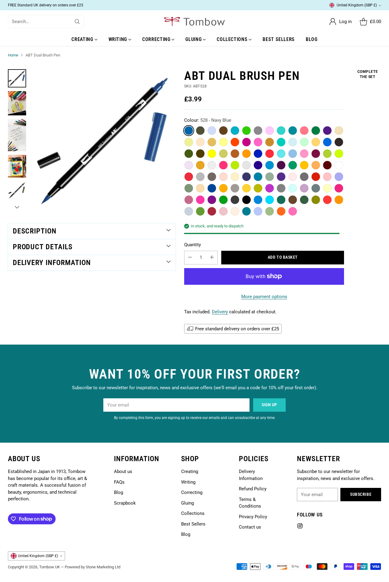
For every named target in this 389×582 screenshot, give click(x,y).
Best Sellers (193, 524)
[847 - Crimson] (327, 165)
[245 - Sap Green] (223, 199)
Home (13, 55)
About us (123, 471)
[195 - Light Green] (246, 130)
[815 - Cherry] (223, 165)
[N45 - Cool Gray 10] (304, 176)
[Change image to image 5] (17, 190)
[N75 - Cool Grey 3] (200, 176)
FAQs (119, 482)
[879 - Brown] (200, 153)
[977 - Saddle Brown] (269, 142)
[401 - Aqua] (269, 199)
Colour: (207, 120)
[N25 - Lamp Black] (338, 142)
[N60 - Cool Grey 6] (188, 211)
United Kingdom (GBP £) (357, 5)
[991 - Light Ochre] (315, 142)
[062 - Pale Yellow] (223, 142)
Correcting (191, 492)
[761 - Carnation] (327, 176)
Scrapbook (125, 503)
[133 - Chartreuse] (338, 153)
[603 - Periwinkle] (338, 176)
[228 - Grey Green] (188, 188)
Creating (189, 471)
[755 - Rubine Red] (338, 188)
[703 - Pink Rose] (292, 211)
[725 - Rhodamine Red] (200, 199)
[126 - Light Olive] (327, 153)
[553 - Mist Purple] (211, 130)
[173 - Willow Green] (234, 165)
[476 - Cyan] (327, 142)
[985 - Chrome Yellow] (223, 188)
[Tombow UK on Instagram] (300, 527)
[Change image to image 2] (17, 103)
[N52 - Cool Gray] (315, 188)
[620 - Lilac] (304, 188)
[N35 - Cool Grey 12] (234, 199)
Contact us (250, 527)
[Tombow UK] (194, 21)
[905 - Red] (234, 142)
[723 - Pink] (304, 153)
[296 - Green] (292, 165)
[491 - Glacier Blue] (292, 142)
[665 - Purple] (269, 188)
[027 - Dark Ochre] (315, 199)
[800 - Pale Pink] (292, 176)
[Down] (17, 207)
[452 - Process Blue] (281, 153)
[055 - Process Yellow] (211, 153)
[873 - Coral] (223, 176)
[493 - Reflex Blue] (258, 199)
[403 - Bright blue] (234, 130)
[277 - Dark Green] (315, 130)
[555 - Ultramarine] (258, 153)
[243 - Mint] (304, 142)
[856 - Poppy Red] (315, 176)
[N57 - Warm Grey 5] (200, 130)
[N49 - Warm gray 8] (211, 176)
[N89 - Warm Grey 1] (211, 165)
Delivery (220, 312)
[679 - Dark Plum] (281, 165)
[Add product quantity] (211, 257)
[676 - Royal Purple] (211, 199)
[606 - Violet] (327, 130)
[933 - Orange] (338, 199)
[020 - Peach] (234, 176)
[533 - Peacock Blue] (258, 211)
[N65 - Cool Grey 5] (258, 130)
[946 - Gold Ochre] (246, 153)
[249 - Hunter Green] (304, 199)
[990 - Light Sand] (338, 130)
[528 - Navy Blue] (188, 130)
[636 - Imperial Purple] (281, 176)
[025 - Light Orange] (246, 188)
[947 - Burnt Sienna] (234, 153)
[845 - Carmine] (269, 153)
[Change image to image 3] (17, 135)
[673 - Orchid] (269, 130)
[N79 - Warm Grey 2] (234, 188)
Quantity (192, 244)
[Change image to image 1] (17, 78)
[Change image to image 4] (17, 166)
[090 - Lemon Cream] (327, 188)
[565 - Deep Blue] (258, 165)
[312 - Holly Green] (269, 176)
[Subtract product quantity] (189, 257)
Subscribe (360, 494)
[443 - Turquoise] (281, 130)
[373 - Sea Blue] (281, 142)
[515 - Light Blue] (269, 165)
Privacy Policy (253, 516)
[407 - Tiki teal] (292, 130)
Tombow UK (49, 567)
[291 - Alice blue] (292, 188)
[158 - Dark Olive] (200, 211)
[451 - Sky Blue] (292, 153)
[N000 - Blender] (338, 165)
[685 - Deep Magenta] (246, 142)
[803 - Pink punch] (304, 130)
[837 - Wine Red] (211, 211)
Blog (118, 492)
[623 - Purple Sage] (188, 165)
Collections (193, 513)
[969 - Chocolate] (223, 130)
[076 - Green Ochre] (223, 153)
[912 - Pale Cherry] (315, 165)
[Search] (77, 21)
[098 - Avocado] (258, 188)
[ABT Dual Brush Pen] (104, 141)
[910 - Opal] (200, 142)
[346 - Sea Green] (281, 199)
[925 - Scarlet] (281, 211)
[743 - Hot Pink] (258, 142)
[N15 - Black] (246, 199)
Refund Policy (253, 489)
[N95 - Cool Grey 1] (246, 165)
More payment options (264, 296)
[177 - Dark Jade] (188, 153)
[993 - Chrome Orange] (304, 165)
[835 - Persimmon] (188, 176)
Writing (188, 482)
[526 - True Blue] (258, 176)
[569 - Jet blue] (246, 176)
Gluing (187, 503)
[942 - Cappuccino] (200, 188)
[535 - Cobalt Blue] (211, 188)
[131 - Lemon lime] (188, 142)
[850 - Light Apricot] (234, 211)
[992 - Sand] (211, 142)
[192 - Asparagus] (269, 211)
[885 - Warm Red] (327, 199)
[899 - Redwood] (292, 199)
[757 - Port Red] (315, 153)
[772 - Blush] (223, 211)
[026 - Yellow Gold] (200, 165)
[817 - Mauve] (188, 199)
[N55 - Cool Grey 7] (281, 188)
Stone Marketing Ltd (103, 567)
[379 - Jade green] (246, 211)
